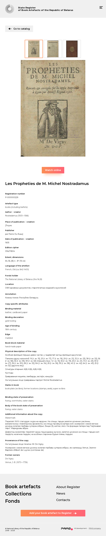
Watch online (53, 170)
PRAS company (95, 528)
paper (25, 312)
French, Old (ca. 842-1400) (17, 269)
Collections (18, 494)
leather (8, 312)
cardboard (16, 312)
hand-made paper (13, 346)
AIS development (80, 528)
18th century (11, 329)
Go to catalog (21, 28)
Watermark (10, 418)
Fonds (12, 501)
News (60, 493)
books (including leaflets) (16, 207)
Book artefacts (22, 486)
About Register (68, 487)
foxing (8, 401)
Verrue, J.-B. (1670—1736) (16, 462)
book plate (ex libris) (14, 388)
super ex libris (59, 388)
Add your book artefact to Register (50, 513)
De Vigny (9, 458)
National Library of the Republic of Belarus (23, 529)
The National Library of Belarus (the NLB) (23, 279)
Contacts (63, 500)
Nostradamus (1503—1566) (17, 215)
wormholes (17, 401)
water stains (28, 401)
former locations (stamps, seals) (38, 388)
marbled (9, 338)
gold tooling (10, 321)
